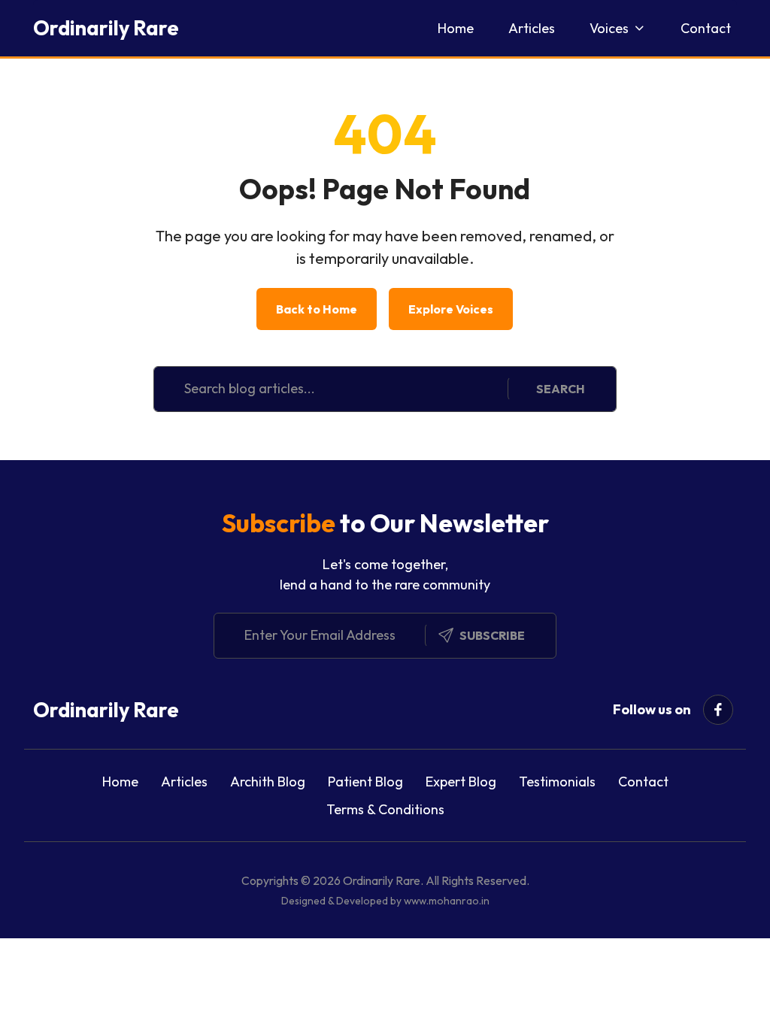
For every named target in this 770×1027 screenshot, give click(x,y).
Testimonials (557, 781)
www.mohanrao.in (447, 900)
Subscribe (492, 635)
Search (560, 388)
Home (456, 28)
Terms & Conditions (385, 809)
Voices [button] (609, 28)
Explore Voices (450, 309)
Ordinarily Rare (106, 28)
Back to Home (316, 309)
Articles (531, 28)
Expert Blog (461, 781)
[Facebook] (718, 710)
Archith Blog (267, 781)
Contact (706, 28)
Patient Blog (365, 781)
